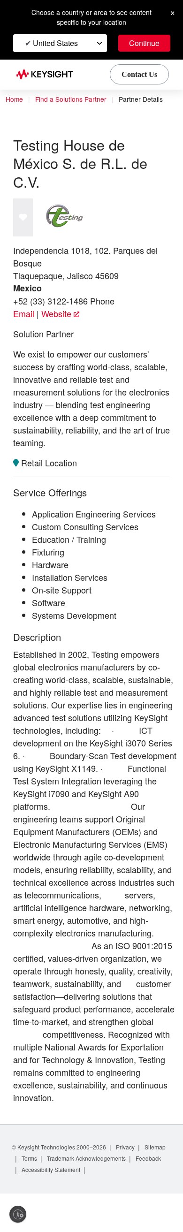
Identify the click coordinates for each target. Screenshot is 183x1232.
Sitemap (33, 1196)
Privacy (134, 1185)
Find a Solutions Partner (74, 99)
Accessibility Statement (91, 1207)
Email (23, 314)
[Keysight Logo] (47, 74)
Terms (63, 1196)
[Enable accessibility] (17, 1214)
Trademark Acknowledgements (125, 1196)
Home (14, 99)
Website (57, 314)
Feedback (35, 1207)
